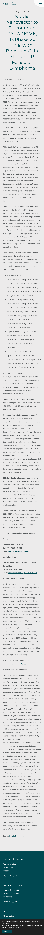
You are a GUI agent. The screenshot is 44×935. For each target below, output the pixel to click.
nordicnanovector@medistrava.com (22, 573)
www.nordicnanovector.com (16, 664)
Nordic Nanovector (17, 836)
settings (16, 927)
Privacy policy (8, 916)
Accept (6, 931)
